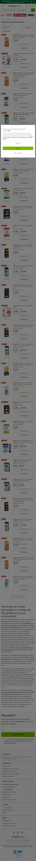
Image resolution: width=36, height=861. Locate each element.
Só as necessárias (18, 153)
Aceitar (18, 148)
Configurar (18, 143)
